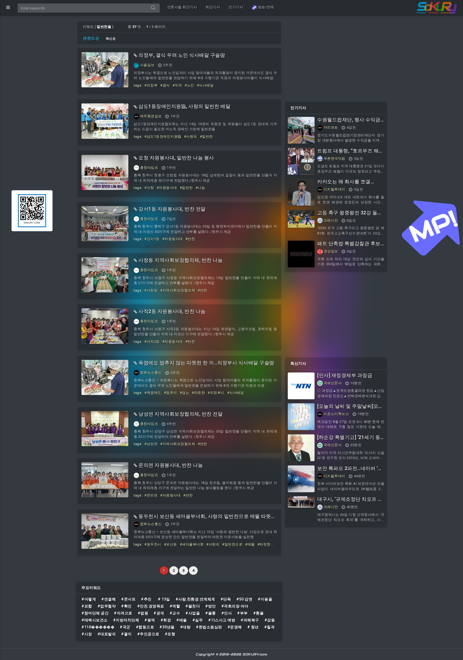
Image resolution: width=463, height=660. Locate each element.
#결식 (165, 85)
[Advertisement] (336, 58)
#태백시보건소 (94, 620)
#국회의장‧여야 (234, 606)
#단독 (226, 599)
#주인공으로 (148, 634)
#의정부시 (216, 393)
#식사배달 (205, 85)
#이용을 (265, 599)
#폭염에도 (152, 393)
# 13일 (164, 599)
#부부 (242, 613)
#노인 (189, 85)
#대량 (185, 627)
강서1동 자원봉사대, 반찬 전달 (172, 209)
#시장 (86, 634)
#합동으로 (145, 627)
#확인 (126, 606)
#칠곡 (269, 627)
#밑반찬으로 (232, 544)
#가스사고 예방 (221, 620)
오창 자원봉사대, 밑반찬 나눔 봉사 (176, 158)
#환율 (258, 613)
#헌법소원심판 (209, 627)
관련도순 (91, 38)
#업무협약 (107, 606)
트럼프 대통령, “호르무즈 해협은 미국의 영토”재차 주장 (350, 153)
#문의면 (151, 495)
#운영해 (234, 627)
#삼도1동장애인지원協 (162, 137)
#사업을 (192, 613)
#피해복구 (250, 620)
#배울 (181, 620)
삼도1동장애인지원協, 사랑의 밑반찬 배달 (184, 106)
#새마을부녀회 (192, 544)
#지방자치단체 (126, 620)
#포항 (170, 634)
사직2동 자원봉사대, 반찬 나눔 (172, 311)
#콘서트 (128, 599)
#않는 (184, 393)
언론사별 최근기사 (182, 7)
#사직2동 (152, 342)
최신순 (111, 38)
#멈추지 (170, 393)
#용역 (149, 620)
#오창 (149, 188)
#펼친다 (192, 606)
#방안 (210, 606)
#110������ (97, 627)
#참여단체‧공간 (95, 613)
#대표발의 (107, 634)
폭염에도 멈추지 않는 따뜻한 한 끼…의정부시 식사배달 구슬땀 (206, 363)
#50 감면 (244, 599)
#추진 (146, 599)
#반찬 (190, 239)
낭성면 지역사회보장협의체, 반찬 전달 (181, 414)
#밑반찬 (206, 137)
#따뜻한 (198, 393)
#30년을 (167, 627)
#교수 (175, 613)
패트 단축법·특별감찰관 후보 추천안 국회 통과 (348, 246)
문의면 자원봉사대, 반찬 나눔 (171, 465)
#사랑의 (190, 137)
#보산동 (170, 544)
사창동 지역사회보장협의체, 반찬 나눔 (181, 260)
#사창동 (151, 290)
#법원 (143, 613)
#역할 (175, 606)
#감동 (269, 620)
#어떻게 (88, 599)
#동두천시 (152, 544)
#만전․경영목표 (150, 606)
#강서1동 (152, 239)
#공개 (159, 613)
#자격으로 (123, 613)
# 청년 (253, 627)
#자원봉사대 (167, 188)
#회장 (165, 620)
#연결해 (108, 599)
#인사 (226, 613)
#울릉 (210, 613)
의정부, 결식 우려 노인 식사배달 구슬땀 (182, 55)
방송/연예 (265, 7)
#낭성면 (151, 444)
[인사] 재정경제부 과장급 (344, 375)
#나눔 (200, 188)
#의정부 (151, 85)
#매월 (250, 544)
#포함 (86, 606)
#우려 (177, 85)
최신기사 (213, 7)
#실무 (197, 620)
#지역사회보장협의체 (177, 290)
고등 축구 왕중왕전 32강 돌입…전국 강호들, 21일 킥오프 (349, 215)
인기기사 (236, 7)
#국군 (125, 627)
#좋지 (126, 634)
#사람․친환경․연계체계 (195, 599)
